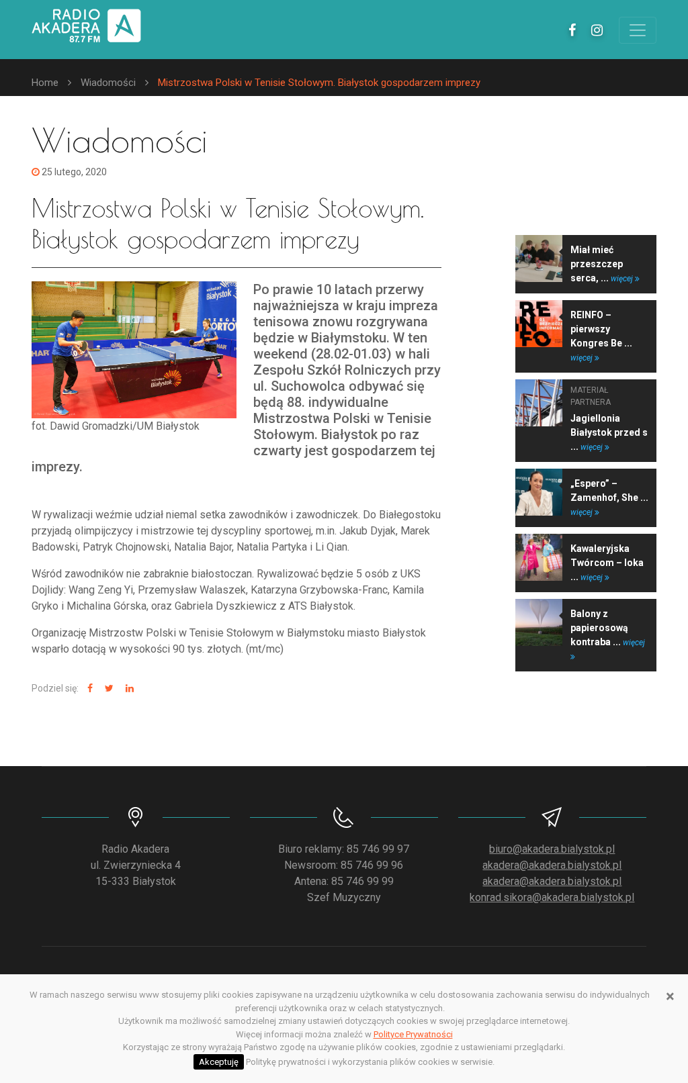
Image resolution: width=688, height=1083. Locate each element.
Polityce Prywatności (413, 1034)
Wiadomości (108, 83)
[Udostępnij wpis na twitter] (107, 688)
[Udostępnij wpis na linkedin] (128, 688)
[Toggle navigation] (637, 30)
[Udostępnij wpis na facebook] (88, 688)
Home (45, 83)
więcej (623, 278)
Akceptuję (219, 1062)
